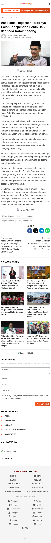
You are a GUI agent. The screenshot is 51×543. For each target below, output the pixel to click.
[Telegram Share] (41, 230)
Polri (7, 416)
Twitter (38, 501)
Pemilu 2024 (10, 420)
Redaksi (37, 480)
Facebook (14, 501)
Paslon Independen (25, 216)
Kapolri (8, 425)
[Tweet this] (35, 230)
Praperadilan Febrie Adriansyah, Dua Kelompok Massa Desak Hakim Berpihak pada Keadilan (37, 312)
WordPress (39, 508)
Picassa (15, 524)
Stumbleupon (15, 508)
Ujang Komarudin (25, 220)
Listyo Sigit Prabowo (15, 429)
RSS (27, 528)
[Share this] (29, 230)
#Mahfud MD (10, 434)
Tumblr (38, 505)
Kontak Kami (37, 487)
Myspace (38, 516)
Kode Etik (37, 476)
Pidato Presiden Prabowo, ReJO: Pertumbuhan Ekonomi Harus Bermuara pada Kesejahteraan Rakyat (12, 341)
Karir (13, 480)
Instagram (15, 512)
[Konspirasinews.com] (25, 3)
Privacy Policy (13, 483)
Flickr (39, 524)
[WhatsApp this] (47, 230)
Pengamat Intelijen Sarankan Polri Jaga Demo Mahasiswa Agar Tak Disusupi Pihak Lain (39, 243)
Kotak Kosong (8, 216)
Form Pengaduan (13, 491)
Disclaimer (37, 483)
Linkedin (39, 512)
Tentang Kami (13, 487)
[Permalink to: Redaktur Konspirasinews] (3, 36)
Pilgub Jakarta (8, 220)
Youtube (39, 520)
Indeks (13, 476)
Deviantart (15, 516)
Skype (14, 520)
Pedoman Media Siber (37, 491)
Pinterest (14, 505)
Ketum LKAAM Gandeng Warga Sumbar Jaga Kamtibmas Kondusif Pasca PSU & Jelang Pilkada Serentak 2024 (12, 245)
